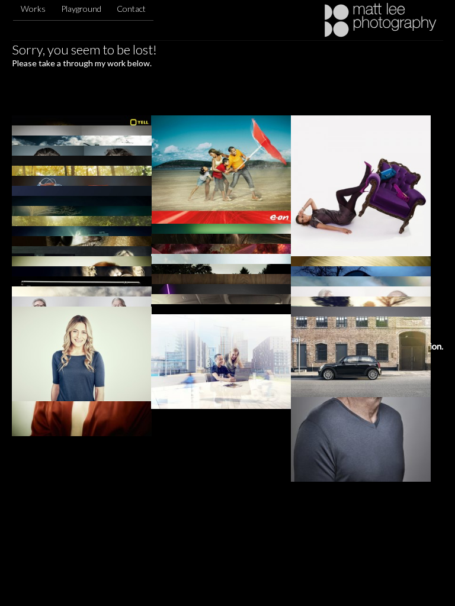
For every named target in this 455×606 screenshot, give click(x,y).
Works (33, 9)
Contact (131, 9)
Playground (81, 9)
